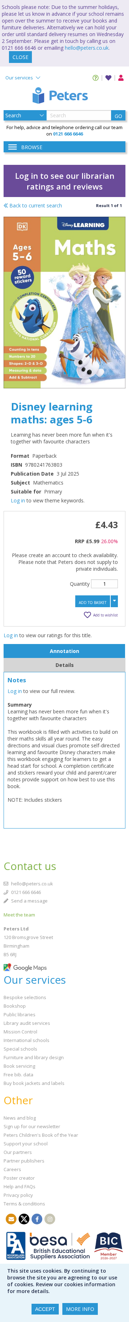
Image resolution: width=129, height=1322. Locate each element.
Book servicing (19, 1066)
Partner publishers (24, 1161)
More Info (80, 1309)
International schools (26, 1040)
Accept (45, 1309)
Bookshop (15, 1006)
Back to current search (35, 205)
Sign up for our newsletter (32, 1126)
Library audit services (27, 1023)
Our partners (18, 1152)
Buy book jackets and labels (34, 1083)
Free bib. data (18, 1074)
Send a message (29, 901)
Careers (12, 1169)
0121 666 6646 (25, 892)
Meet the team (19, 914)
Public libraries (19, 1014)
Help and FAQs (19, 1186)
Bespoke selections (25, 997)
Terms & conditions (24, 1203)
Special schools (20, 1049)
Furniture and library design (34, 1057)
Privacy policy (18, 1195)
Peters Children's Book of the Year (41, 1135)
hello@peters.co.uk (87, 47)
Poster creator (19, 1178)
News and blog (20, 1118)
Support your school (26, 1143)
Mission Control (20, 1031)
